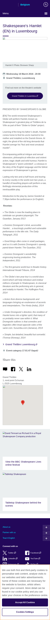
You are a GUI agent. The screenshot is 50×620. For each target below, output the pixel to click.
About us (6, 527)
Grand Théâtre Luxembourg (20, 344)
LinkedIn (12, 559)
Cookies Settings (25, 612)
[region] (25, 592)
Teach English (9, 538)
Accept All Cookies (25, 602)
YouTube (34, 559)
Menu (6, 13)
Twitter (11, 553)
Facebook (34, 553)
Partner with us (9, 532)
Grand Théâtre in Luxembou (24, 96)
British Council (9, 5)
